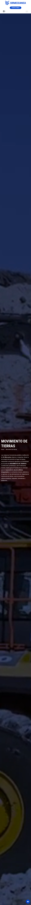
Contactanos (16, 7)
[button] (4, 11)
